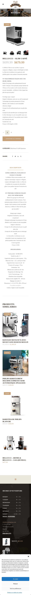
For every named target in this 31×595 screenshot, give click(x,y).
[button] (28, 556)
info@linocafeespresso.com (9, 522)
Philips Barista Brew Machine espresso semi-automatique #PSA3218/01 (14, 381)
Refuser (15, 583)
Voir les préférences (15, 588)
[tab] (15, 167)
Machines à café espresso (18, 148)
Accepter (15, 579)
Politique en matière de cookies (14, 592)
